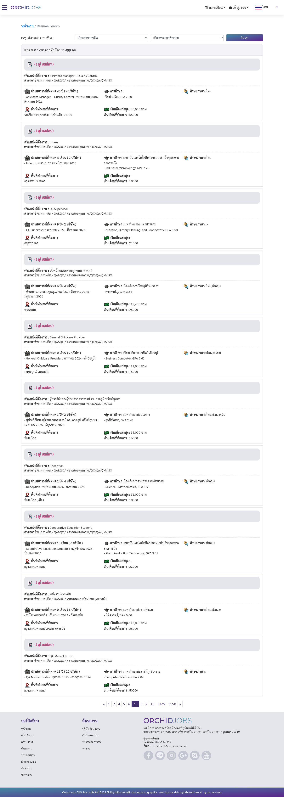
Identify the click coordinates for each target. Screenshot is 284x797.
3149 (161, 704)
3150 (172, 704)
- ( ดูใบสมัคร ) (43, 64)
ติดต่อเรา (26, 768)
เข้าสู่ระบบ (239, 7)
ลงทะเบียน (215, 7)
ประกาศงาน (28, 755)
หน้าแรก (27, 26)
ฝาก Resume (28, 761)
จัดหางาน (26, 774)
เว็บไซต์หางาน (90, 735)
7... (135, 704)
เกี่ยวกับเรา (27, 735)
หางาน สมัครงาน (91, 741)
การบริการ (27, 741)
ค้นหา (244, 38)
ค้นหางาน (26, 748)
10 (152, 704)
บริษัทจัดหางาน (91, 728)
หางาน (86, 748)
